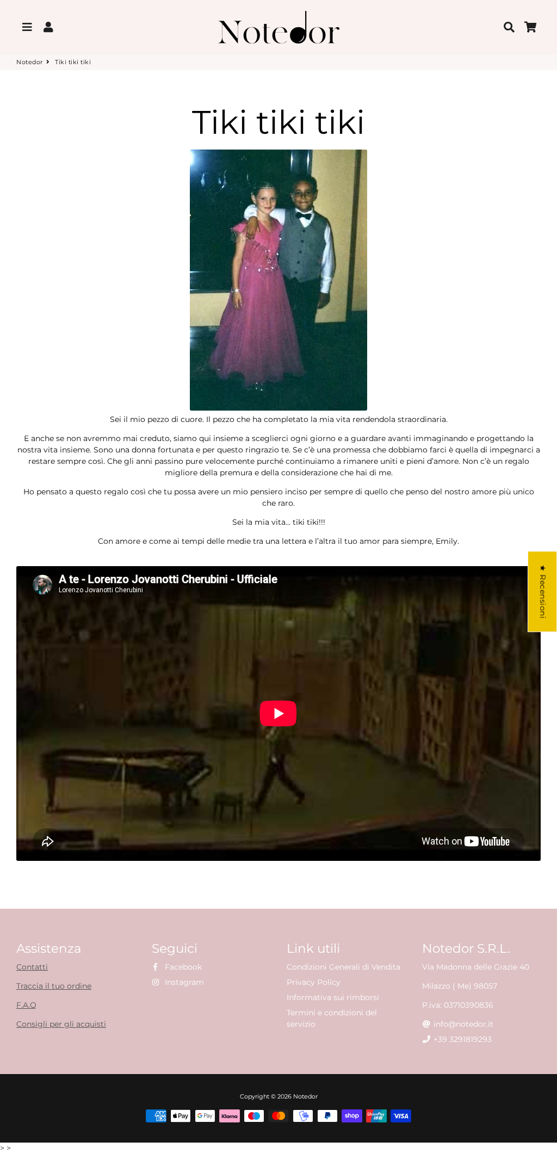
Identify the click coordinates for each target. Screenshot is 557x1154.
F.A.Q (26, 1005)
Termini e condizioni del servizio (332, 1018)
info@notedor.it (462, 1024)
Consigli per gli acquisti (61, 1024)
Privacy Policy (314, 982)
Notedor (29, 62)
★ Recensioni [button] (543, 591)
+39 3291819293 (461, 1039)
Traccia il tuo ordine (53, 986)
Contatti (32, 967)
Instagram (183, 982)
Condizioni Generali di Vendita (343, 967)
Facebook (182, 967)
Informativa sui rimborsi (333, 997)
